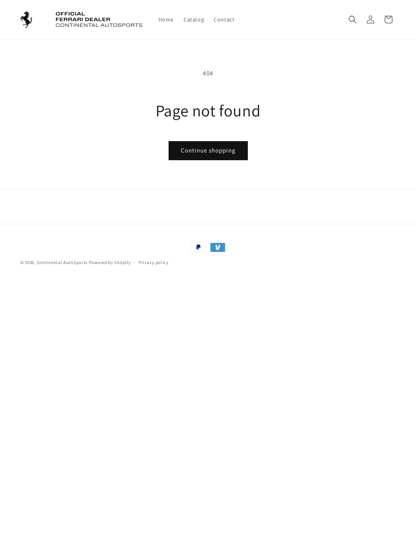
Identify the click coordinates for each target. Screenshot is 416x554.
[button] (353, 19)
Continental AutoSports (62, 262)
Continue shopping (208, 150)
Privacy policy (154, 262)
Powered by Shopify (110, 262)
